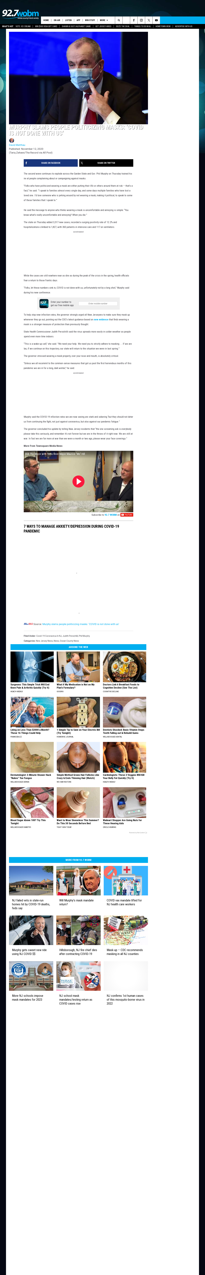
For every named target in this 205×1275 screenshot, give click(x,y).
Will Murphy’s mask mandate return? (96, 959)
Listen (68, 20)
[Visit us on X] (127, 1096)
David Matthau (17, 174)
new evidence (56, 335)
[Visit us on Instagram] (121, 1096)
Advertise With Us (183, 26)
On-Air (57, 20)
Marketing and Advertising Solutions (72, 1099)
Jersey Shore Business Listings (69, 1139)
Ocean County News (69, 690)
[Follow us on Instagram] (186, 20)
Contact (58, 1136)
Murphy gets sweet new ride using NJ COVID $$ (35, 1017)
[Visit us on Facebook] (115, 1096)
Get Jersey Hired (103, 26)
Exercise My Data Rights (66, 1129)
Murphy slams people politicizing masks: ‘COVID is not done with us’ (80, 672)
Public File (59, 1103)
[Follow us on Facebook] (178, 20)
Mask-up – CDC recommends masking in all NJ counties (163, 1017)
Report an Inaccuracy (65, 1112)
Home (46, 20)
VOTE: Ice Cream (23, 26)
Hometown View (163, 26)
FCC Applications (63, 1109)
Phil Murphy (84, 685)
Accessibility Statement (66, 1126)
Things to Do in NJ (142, 26)
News (56, 690)
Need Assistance (74, 1103)
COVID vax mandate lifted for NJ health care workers (160, 961)
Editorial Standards (64, 1106)
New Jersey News (44, 690)
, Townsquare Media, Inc (46, 1147)
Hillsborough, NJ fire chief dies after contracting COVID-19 (96, 1017)
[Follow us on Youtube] (201, 20)
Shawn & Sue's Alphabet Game (76, 26)
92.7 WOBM (156, 546)
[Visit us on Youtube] (133, 1096)
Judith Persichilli (70, 685)
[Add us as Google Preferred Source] (171, 20)
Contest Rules (61, 1119)
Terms (58, 1116)
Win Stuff (90, 20)
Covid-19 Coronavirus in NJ (49, 685)
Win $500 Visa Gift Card (46, 26)
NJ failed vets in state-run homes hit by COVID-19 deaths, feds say (36, 961)
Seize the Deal (123, 26)
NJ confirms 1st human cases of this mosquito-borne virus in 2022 (159, 1072)
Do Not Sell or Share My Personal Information (76, 1132)
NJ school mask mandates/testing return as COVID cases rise (99, 1072)
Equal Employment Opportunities (70, 1096)
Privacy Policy (61, 1122)
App (78, 20)
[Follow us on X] (193, 20)
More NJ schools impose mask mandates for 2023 (37, 1072)
